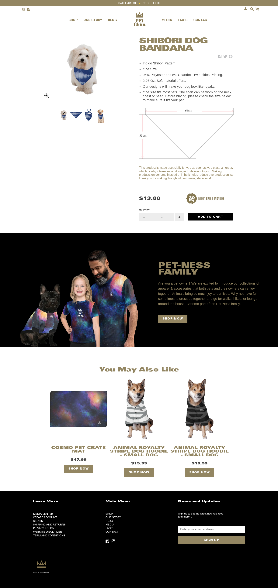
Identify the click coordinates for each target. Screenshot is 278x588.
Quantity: (144, 210)
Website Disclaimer (47, 532)
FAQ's (109, 528)
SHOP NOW (172, 318)
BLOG (112, 20)
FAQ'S (183, 20)
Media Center (43, 514)
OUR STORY (92, 20)
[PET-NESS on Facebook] (107, 541)
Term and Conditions (49, 536)
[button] (82, 60)
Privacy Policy (43, 528)
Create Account (45, 517)
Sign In (38, 521)
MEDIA (167, 20)
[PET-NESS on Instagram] (113, 541)
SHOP (73, 20)
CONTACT (201, 20)
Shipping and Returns (49, 525)
